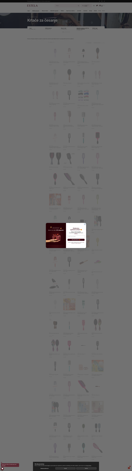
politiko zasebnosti (78, 243)
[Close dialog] (85, 224)
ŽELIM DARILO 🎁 (76, 239)
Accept (65, 468)
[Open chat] (2, 468)
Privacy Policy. (88, 465)
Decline (86, 468)
